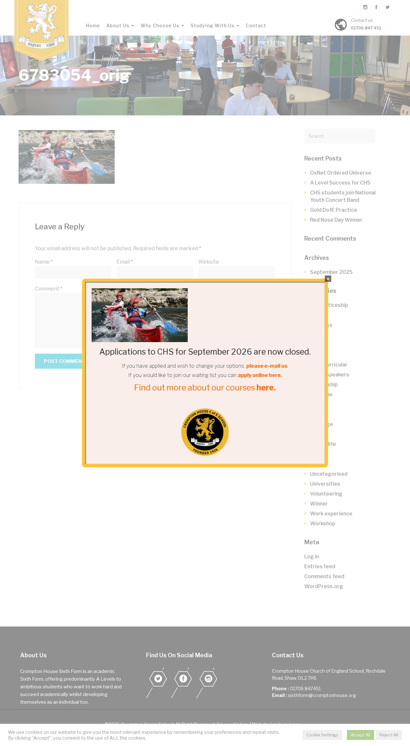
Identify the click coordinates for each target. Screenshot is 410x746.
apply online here (259, 375)
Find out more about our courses (205, 387)
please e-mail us (266, 366)
